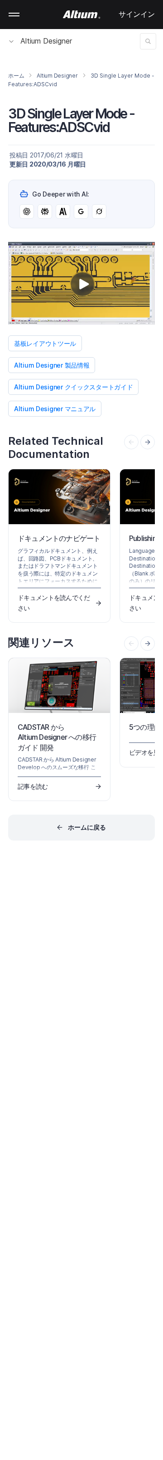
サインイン (137, 14)
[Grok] (99, 211)
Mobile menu (14, 14)
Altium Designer (46, 40)
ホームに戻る (87, 827)
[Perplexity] (45, 211)
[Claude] (63, 211)
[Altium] (82, 14)
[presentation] (147, 442)
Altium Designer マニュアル (55, 409)
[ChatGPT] (26, 211)
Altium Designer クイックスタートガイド (73, 387)
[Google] (81, 211)
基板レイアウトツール (45, 343)
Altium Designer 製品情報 (51, 365)
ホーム (16, 75)
